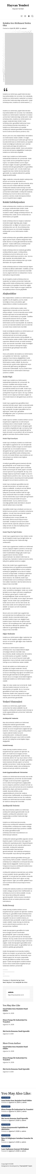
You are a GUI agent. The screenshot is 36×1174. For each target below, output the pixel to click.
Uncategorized (6, 1097)
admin (10, 992)
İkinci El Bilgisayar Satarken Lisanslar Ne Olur (17, 1139)
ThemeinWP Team (25, 1166)
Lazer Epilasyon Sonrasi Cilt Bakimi (15, 1149)
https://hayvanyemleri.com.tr (16, 995)
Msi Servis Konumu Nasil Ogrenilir (16, 1031)
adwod (24, 28)
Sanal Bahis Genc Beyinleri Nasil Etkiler (15, 1010)
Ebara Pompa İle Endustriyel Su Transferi (15, 1021)
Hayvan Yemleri (18, 5)
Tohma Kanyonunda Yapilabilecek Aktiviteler (14, 1128)
